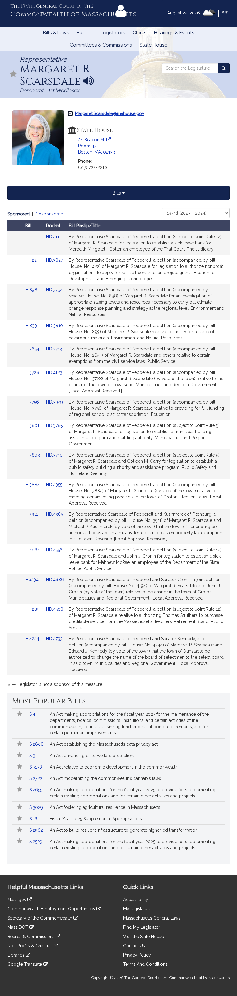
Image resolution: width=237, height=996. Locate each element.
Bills (117, 193)
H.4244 (32, 638)
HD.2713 (54, 348)
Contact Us (134, 945)
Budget (85, 32)
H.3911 (32, 514)
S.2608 (37, 744)
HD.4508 (54, 609)
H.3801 (32, 425)
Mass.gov (17, 899)
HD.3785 (54, 425)
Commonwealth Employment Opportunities (51, 908)
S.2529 (36, 841)
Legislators (113, 32)
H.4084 (33, 549)
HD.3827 (54, 260)
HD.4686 (55, 579)
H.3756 (32, 402)
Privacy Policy (137, 955)
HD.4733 (54, 638)
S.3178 (36, 766)
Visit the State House (143, 936)
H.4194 (32, 579)
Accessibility (135, 899)
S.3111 (35, 755)
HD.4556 (54, 549)
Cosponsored (49, 213)
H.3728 (32, 372)
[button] (14, 74)
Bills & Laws (56, 32)
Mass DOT (18, 927)
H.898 (32, 289)
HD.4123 (54, 372)
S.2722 (36, 778)
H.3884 (33, 484)
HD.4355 (54, 484)
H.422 (31, 260)
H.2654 (32, 348)
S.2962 (36, 830)
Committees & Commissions (101, 45)
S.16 (34, 818)
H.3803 (33, 455)
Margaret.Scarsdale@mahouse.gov (109, 113)
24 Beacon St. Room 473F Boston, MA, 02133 (96, 145)
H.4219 (32, 609)
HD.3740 (54, 455)
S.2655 (36, 789)
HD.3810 (54, 325)
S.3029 (36, 807)
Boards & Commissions (31, 936)
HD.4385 (54, 514)
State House (153, 45)
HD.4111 (53, 236)
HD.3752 (54, 289)
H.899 (31, 325)
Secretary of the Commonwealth (40, 918)
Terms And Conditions (145, 964)
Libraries (16, 955)
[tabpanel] (118, 450)
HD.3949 (54, 402)
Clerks (140, 32)
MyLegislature (137, 908)
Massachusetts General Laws (152, 918)
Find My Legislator (141, 927)
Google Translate (25, 964)
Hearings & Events (174, 32)
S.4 (32, 714)
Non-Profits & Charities (30, 945)
